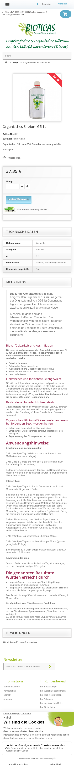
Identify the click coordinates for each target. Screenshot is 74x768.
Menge (9, 181)
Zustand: (7, 138)
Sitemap (7, 699)
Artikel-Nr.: (8, 134)
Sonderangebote (11, 686)
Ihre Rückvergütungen (50, 695)
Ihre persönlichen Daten (51, 703)
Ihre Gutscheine (47, 707)
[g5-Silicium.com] (37, 29)
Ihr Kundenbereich (53, 681)
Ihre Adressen (46, 699)
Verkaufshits (9, 690)
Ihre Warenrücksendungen (53, 690)
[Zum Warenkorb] (65, 14)
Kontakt (7, 695)
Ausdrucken (14, 158)
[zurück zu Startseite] (6, 62)
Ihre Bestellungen (48, 686)
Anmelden (62, 4)
